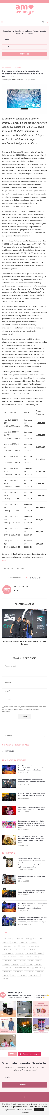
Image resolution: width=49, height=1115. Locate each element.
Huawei (21, 957)
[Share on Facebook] (30, 578)
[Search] (47, 21)
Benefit (35, 939)
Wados (6, 979)
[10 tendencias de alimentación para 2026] (9, 879)
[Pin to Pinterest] (35, 578)
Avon (27, 939)
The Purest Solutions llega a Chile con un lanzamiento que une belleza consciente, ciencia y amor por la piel (32, 920)
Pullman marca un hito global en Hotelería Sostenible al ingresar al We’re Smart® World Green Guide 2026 (31, 839)
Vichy (13, 975)
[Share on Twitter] (33, 578)
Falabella (32, 950)
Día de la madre (34, 946)
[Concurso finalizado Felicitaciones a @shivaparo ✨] (8, 1025)
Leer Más (25, 1113)
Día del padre (8, 950)
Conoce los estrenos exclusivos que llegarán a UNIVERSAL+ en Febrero (31, 794)
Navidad (6, 964)
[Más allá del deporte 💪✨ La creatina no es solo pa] (8, 1009)
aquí (4, 560)
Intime (29, 957)
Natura (38, 961)
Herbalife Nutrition (10, 957)
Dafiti (15, 946)
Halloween (30, 953)
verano (6, 975)
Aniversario (19, 939)
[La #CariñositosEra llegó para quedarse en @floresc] (8, 1042)
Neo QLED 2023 (8, 569)
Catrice (6, 942)
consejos (33, 942)
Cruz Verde (7, 946)
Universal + (7, 971)
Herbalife (39, 953)
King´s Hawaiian (19, 961)
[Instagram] (43, 21)
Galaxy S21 (20, 953)
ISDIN (35, 957)
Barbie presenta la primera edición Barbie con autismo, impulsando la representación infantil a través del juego (31, 824)
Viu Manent (21, 975)
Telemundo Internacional (23, 968)
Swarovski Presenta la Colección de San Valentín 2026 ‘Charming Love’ (31, 808)
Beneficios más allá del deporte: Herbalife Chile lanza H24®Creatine (31, 781)
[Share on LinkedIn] (37, 578)
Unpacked (40, 971)
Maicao (30, 961)
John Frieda (7, 961)
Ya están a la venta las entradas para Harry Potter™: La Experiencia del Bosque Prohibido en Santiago (32, 768)
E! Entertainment (20, 950)
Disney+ (23, 946)
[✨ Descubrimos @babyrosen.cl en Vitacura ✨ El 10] (24, 1009)
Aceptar (39, 1110)
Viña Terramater (34, 975)
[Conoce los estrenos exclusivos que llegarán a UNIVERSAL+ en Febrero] (9, 797)
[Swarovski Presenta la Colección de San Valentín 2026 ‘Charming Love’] (9, 810)
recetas (29, 964)
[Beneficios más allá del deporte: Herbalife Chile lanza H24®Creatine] (24, 623)
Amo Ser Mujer (17, 80)
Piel (22, 964)
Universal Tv (29, 971)
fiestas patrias (8, 953)
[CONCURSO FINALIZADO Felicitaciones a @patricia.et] (41, 1025)
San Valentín (8, 968)
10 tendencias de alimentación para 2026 (31, 877)
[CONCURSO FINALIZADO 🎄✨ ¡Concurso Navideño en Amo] (41, 1009)
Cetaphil (14, 942)
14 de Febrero (7, 939)
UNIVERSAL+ (18, 971)
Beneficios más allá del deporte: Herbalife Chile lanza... (24, 642)
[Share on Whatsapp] (39, 578)
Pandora (15, 964)
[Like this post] (28, 578)
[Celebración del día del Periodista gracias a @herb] (24, 1025)
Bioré (42, 939)
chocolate (23, 942)
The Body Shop (39, 968)
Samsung (20, 569)
